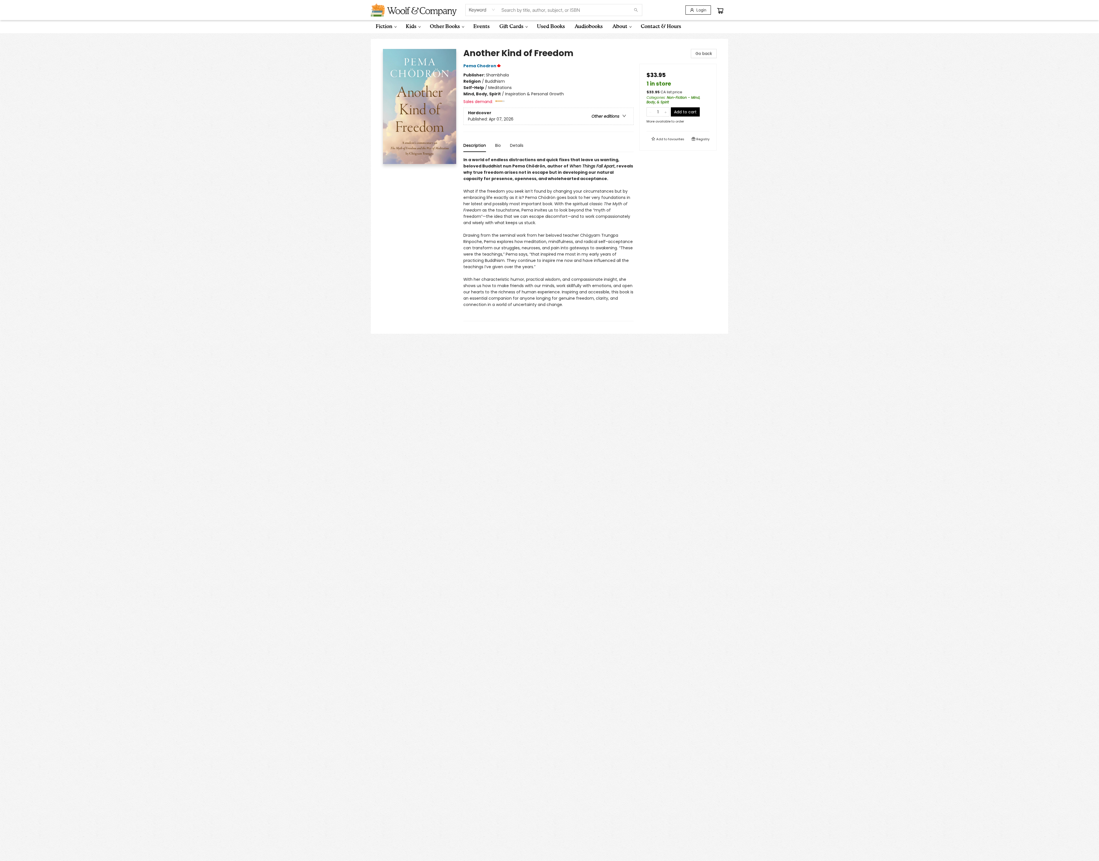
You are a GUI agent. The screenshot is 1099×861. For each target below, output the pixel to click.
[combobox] (482, 9)
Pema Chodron (479, 66)
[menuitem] (386, 26)
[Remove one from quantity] (650, 112)
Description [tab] (474, 145)
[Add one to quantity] (665, 112)
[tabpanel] (548, 239)
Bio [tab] (498, 145)
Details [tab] (516, 145)
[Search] (636, 10)
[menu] (549, 26)
